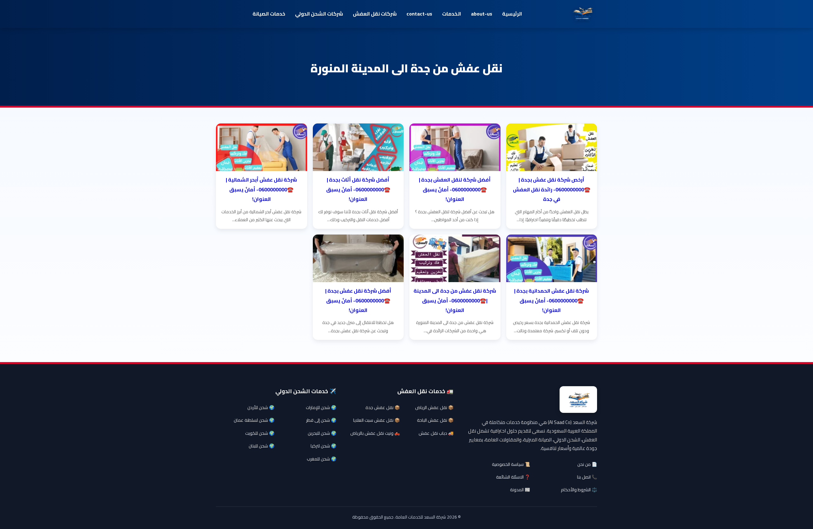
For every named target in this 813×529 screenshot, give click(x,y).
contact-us (419, 13)
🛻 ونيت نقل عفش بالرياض (375, 433)
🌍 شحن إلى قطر (321, 420)
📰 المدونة (520, 490)
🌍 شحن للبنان (261, 446)
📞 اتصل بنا (587, 477)
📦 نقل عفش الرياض (434, 407)
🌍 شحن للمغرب (321, 459)
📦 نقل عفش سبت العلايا (376, 420)
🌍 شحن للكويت (259, 433)
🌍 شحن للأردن (260, 407)
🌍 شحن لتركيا (323, 446)
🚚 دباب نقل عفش (436, 433)
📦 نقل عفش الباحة (435, 420)
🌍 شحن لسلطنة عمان (254, 420)
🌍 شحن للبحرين (322, 433)
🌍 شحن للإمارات (321, 407)
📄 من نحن (587, 464)
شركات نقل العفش (375, 13)
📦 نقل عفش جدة (383, 407)
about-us (481, 13)
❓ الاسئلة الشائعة (513, 477)
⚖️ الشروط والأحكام (579, 490)
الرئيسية (512, 13)
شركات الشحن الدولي (319, 13)
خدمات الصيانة (268, 13)
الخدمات (451, 13)
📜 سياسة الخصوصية (511, 464)
